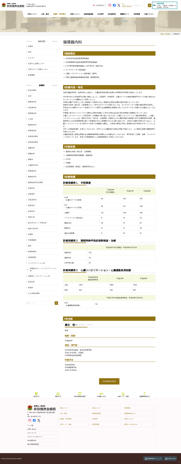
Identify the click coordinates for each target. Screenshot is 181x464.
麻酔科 (30, 159)
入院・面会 (63, 413)
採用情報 (127, 408)
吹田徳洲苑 (95, 424)
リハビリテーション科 (36, 263)
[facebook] (114, 5)
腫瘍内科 (31, 148)
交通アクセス (128, 419)
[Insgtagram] (109, 5)
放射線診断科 (33, 142)
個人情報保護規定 (33, 444)
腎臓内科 (31, 154)
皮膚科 (30, 234)
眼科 (29, 246)
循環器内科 (32, 113)
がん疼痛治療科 (34, 293)
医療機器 (31, 75)
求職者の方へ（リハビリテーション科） (43, 269)
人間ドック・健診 (123, 396)
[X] (118, 5)
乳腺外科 (31, 188)
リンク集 (30, 425)
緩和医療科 (32, 251)
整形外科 (31, 205)
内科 (29, 96)
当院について (96, 408)
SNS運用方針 (31, 440)
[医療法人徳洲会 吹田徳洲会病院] (41, 410)
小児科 (30, 119)
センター (31, 58)
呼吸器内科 (32, 130)
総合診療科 (32, 90)
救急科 (30, 287)
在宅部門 (95, 419)
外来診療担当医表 (109, 381)
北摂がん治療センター (36, 63)
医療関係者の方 (145, 396)
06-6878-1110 (36, 416)
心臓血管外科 (33, 165)
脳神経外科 (32, 177)
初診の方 (36, 396)
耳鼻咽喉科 (32, 240)
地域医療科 (32, 257)
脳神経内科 (32, 125)
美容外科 (31, 282)
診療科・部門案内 (66, 419)
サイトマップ (31, 433)
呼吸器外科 (32, 171)
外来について (64, 408)
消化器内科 (32, 107)
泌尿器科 (31, 194)
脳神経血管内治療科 (35, 182)
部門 (29, 52)
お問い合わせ (31, 429)
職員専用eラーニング (154, 458)
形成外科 (31, 211)
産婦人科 (31, 217)
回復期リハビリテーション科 (39, 276)
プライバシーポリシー (34, 437)
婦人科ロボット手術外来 (37, 223)
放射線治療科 (33, 136)
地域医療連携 (96, 413)
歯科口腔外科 (33, 228)
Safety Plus (172, 458)
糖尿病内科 (32, 102)
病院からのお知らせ (130, 424)
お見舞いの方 (101, 396)
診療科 (30, 46)
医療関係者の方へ (130, 413)
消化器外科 (32, 200)
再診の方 (58, 396)
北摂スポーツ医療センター (38, 69)
